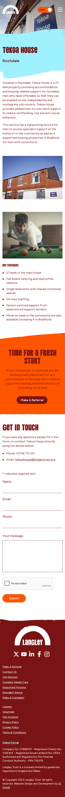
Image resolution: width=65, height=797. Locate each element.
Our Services (10, 677)
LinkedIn (31, 654)
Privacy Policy (10, 722)
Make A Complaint (13, 697)
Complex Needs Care (15, 682)
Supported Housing (14, 687)
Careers (7, 706)
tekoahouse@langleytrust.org (35, 459)
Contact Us (9, 671)
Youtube (24, 654)
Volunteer (8, 711)
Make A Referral (32, 400)
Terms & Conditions (14, 732)
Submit (14, 598)
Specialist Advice (12, 692)
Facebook (39, 654)
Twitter (16, 654)
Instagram (47, 654)
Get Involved (10, 717)
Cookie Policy (10, 727)
